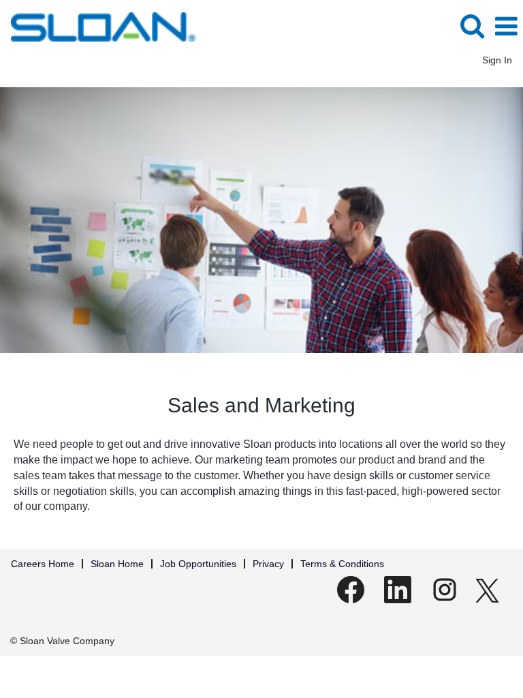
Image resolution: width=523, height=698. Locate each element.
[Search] (472, 25)
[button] (506, 26)
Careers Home (42, 563)
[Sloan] (98, 26)
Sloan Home (117, 563)
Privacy (268, 563)
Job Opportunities (198, 563)
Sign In (497, 60)
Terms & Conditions (342, 563)
